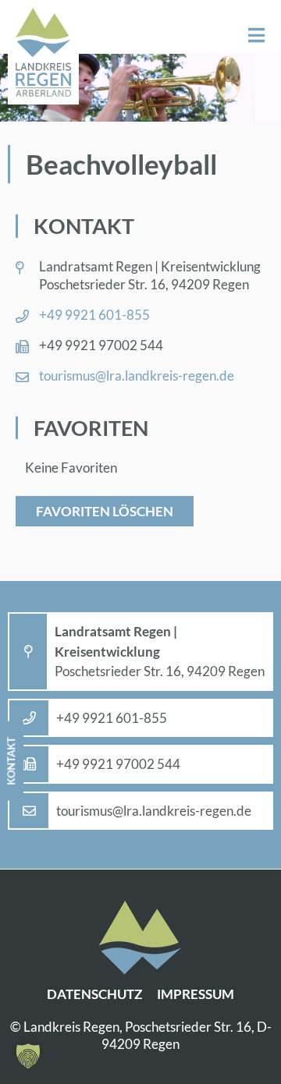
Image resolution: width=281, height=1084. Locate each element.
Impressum (195, 994)
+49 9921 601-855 (94, 314)
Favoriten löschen (104, 511)
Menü (256, 35)
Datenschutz (94, 994)
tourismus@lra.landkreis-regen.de (136, 375)
